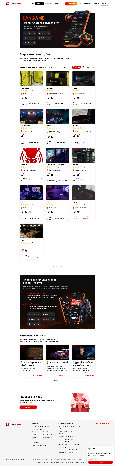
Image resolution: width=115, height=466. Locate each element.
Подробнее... (92, 459)
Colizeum (50, 88)
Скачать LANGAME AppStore (41, 432)
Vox (48, 202)
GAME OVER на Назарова (56, 165)
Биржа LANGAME (64, 442)
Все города (48, 3)
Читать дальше (37, 375)
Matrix (75, 88)
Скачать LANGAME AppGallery (42, 437)
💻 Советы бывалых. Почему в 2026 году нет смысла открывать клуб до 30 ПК (83, 363)
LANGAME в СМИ (64, 447)
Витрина (35, 443)
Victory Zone (25, 125)
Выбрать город (57, 266)
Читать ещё (57, 381)
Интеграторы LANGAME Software (69, 450)
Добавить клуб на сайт (66, 431)
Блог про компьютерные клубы (68, 444)
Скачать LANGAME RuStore (41, 440)
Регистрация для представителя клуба (69, 427)
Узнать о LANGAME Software (67, 436)
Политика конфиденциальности (42, 460)
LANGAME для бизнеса (65, 434)
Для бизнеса (95, 4)
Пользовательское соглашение (65, 460)
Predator (50, 125)
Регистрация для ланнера (40, 426)
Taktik (75, 202)
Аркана (75, 165)
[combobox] (39, 3)
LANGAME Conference (65, 439)
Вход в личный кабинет (40, 445)
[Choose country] (33, 4)
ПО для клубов (85, 4)
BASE (22, 202)
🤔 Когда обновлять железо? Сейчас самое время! (57, 363)
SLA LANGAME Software (41, 462)
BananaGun (25, 88)
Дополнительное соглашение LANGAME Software (67, 462)
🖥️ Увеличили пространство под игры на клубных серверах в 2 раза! (31, 363)
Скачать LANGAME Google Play (42, 434)
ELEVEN (75, 125)
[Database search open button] (93, 67)
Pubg (22, 240)
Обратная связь (37, 429)
